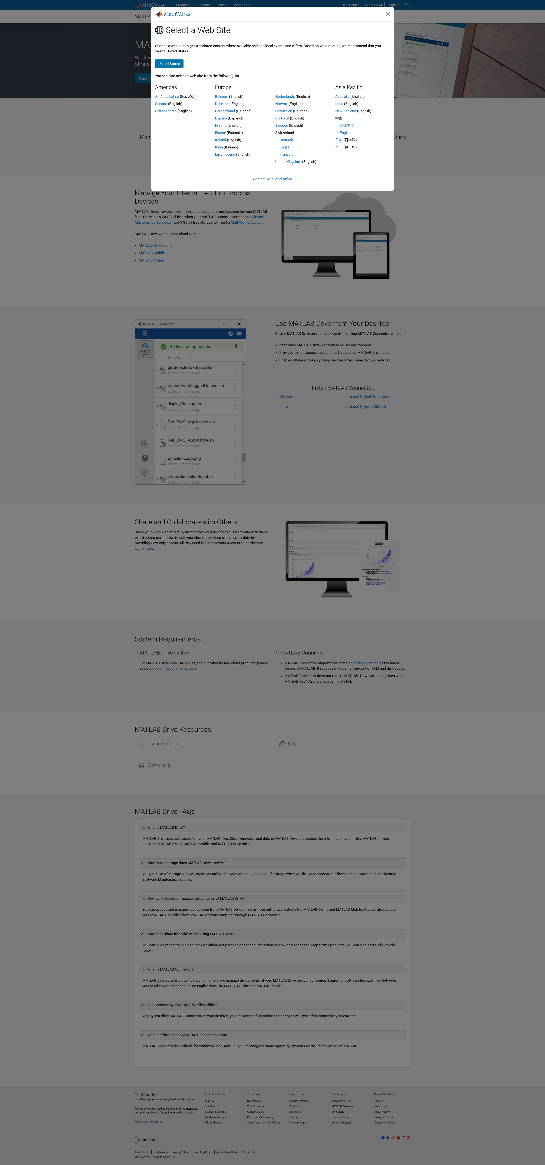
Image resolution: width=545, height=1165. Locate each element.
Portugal (282, 118)
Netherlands (285, 96)
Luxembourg (225, 154)
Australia (342, 96)
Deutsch (286, 140)
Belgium (221, 96)
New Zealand (345, 111)
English (285, 147)
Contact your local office (272, 179)
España (221, 118)
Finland (221, 125)
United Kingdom (288, 162)
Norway (281, 104)
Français (286, 154)
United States (166, 111)
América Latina (167, 96)
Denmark (222, 104)
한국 (339, 147)
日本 (339, 140)
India (339, 104)
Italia (219, 147)
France (220, 133)
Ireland (220, 140)
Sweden (281, 125)
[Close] (388, 13)
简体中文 (347, 125)
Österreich (283, 111)
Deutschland (225, 111)
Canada (161, 104)
